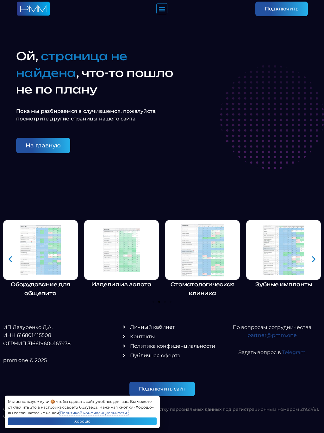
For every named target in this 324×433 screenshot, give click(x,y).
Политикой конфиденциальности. (94, 412)
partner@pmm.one (272, 335)
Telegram (294, 352)
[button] (161, 8)
